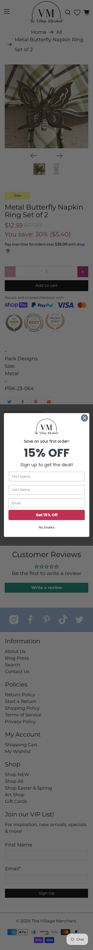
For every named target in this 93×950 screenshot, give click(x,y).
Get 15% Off (46, 515)
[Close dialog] (84, 418)
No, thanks (46, 527)
